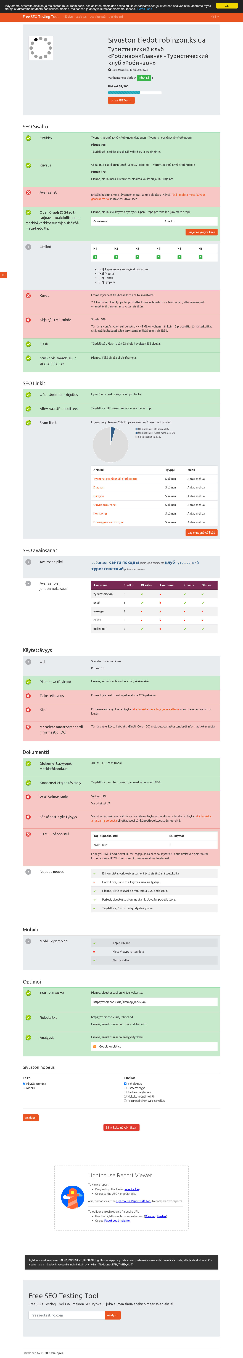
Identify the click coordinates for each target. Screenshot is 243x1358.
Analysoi (30, 1117)
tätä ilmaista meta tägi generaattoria (155, 709)
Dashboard (116, 16)
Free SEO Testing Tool (41, 17)
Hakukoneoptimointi (141, 1096)
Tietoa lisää (144, 9)
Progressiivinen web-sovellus (146, 1100)
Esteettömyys (136, 1088)
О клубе (98, 496)
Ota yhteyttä (97, 16)
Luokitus (81, 16)
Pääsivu (68, 16)
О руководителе (104, 504)
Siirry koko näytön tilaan (121, 1127)
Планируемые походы (108, 522)
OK (227, 5)
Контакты (100, 513)
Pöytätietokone (36, 1083)
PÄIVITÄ (144, 78)
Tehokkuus (135, 1083)
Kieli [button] (214, 16)
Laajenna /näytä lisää (201, 232)
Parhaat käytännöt (140, 1092)
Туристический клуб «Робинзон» (115, 478)
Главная (98, 487)
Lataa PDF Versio (121, 100)
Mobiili (30, 1088)
